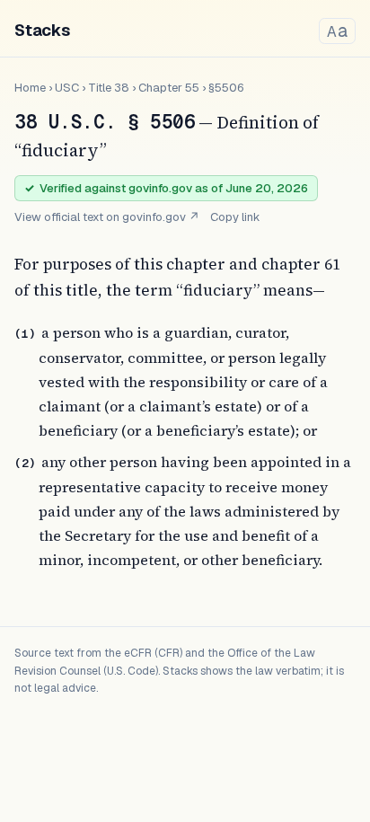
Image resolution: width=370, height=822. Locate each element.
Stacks (42, 30)
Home (30, 87)
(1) (25, 333)
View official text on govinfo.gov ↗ (106, 217)
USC (67, 87)
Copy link (235, 217)
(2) (25, 463)
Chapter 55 (168, 87)
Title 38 (108, 87)
